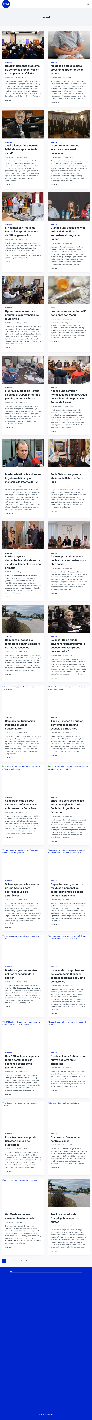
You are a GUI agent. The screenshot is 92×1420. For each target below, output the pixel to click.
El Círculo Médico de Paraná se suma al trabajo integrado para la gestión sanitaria (22, 394)
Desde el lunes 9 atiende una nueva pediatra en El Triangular (68, 1060)
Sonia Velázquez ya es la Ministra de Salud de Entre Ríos (67, 478)
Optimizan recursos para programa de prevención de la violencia (22, 315)
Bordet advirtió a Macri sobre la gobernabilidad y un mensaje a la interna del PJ (23, 478)
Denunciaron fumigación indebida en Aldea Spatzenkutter (20, 724)
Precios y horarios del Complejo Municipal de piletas (65, 1218)
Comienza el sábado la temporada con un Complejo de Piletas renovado (22, 643)
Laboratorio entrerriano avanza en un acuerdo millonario (65, 149)
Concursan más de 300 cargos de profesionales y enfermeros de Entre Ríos (21, 804)
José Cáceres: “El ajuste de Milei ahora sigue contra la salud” (21, 149)
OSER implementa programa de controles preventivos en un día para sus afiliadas (22, 69)
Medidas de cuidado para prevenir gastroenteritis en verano (67, 69)
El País (53, 308)
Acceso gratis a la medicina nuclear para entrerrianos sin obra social (68, 560)
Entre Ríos (8, 62)
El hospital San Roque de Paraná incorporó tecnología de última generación (22, 231)
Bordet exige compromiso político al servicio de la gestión (21, 974)
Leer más (9, 100)
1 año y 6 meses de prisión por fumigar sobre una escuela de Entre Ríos (67, 724)
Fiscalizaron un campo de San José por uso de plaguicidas (20, 1141)
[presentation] (23, 45)
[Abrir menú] (88, 4)
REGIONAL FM (11, 77)
